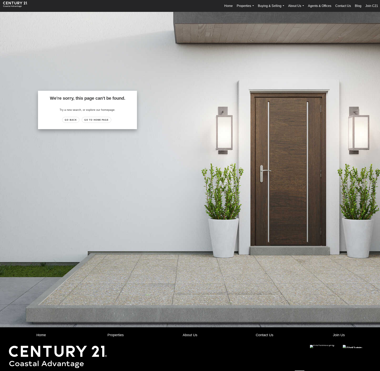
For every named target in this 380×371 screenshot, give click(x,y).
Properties (246, 8)
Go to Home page (96, 120)
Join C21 (371, 6)
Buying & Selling (272, 8)
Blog (358, 6)
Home (228, 6)
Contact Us (343, 6)
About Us (297, 8)
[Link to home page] (17, 6)
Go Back (71, 120)
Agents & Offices (319, 6)
